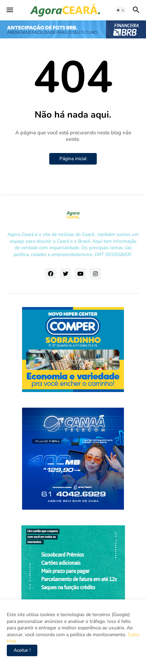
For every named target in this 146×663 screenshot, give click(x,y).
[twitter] (65, 273)
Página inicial (73, 158)
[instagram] (95, 273)
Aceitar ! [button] (22, 650)
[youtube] (80, 273)
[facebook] (50, 273)
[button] (9, 10)
